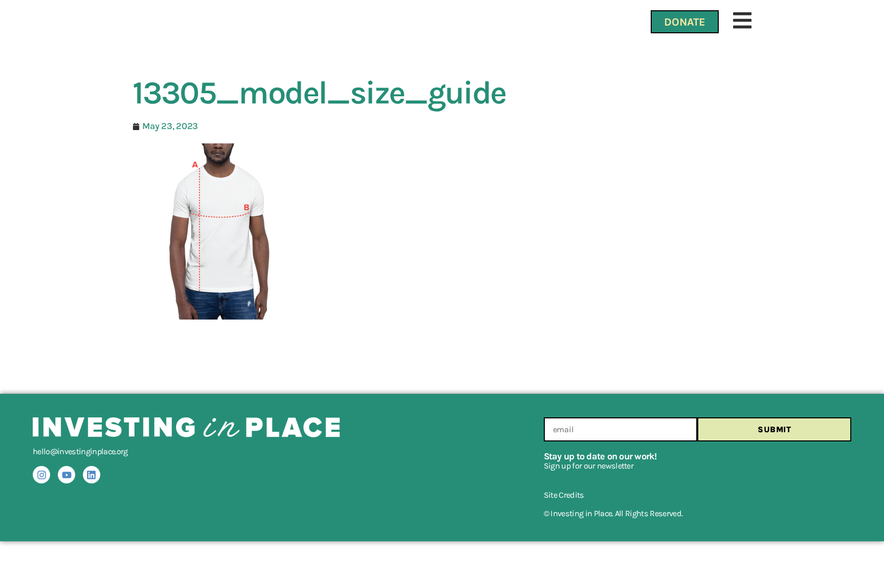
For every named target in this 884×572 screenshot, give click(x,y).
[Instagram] (41, 474)
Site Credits (564, 495)
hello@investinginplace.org (80, 451)
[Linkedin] (91, 474)
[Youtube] (66, 474)
